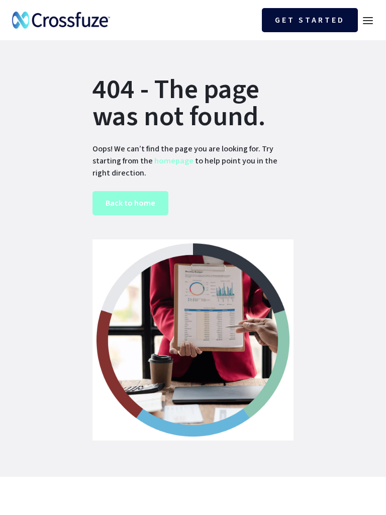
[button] (368, 20)
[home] (61, 20)
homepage (173, 160)
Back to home (130, 203)
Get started (310, 20)
